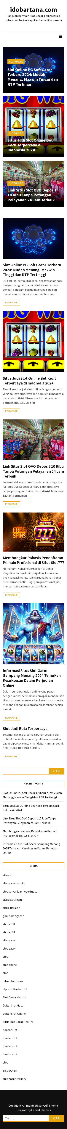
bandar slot (10, 1030)
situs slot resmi (13, 899)
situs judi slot (11, 908)
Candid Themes (41, 1110)
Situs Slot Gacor (13, 981)
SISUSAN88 (10, 1070)
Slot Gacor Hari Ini (14, 997)
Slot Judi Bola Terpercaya (25, 728)
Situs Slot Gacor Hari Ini (18, 1022)
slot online (10, 965)
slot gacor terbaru (14, 1079)
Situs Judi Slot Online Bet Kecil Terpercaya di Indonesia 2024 (30, 144)
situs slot (9, 875)
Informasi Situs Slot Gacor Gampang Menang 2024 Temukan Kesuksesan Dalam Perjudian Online (32, 678)
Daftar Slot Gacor (14, 1005)
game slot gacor (13, 916)
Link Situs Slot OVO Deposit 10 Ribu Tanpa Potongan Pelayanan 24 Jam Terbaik (31, 194)
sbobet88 (9, 924)
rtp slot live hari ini (15, 989)
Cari (56, 771)
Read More (11, 302)
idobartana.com (33, 9)
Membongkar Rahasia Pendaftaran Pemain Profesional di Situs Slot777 (33, 560)
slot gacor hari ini (14, 883)
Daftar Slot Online (14, 1013)
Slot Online (16, 61)
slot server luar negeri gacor (21, 891)
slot (5, 956)
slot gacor (9, 940)
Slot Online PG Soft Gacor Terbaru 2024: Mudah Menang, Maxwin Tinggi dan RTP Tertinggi (32, 77)
